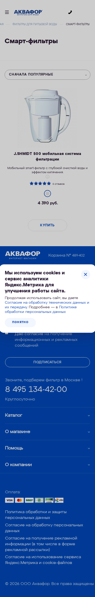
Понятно (20, 322)
